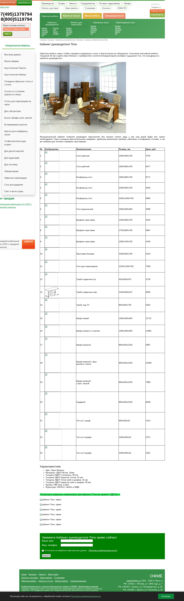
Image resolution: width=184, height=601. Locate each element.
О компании (90, 8)
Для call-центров (12, 111)
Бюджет (44, 28)
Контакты (106, 8)
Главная (43, 40)
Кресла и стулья (71, 16)
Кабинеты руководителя (52, 23)
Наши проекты (71, 8)
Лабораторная (11, 171)
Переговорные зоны (125, 22)
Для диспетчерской (14, 151)
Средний (45, 32)
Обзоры (127, 4)
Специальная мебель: (17, 46)
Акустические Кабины (15, 74)
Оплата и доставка (50, 8)
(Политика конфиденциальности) (103, 550)
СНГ (54, 30)
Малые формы (11, 61)
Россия (56, 28)
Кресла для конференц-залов (16, 133)
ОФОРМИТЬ (157, 15)
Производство (48, 4)
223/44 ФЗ (122, 8)
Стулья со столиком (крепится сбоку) (14, 93)
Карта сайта (53, 574)
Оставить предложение (109, 4)
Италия (56, 34)
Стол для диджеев (13, 184)
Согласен (166, 596)
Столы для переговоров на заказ (17, 103)
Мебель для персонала (76, 23)
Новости (72, 4)
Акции (24, 574)
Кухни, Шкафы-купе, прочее (18, 118)
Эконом (44, 30)
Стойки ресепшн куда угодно (15, 143)
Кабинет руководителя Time (96, 40)
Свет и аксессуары (13, 191)
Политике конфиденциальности (86, 596)
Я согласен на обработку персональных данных (66, 550)
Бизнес (44, 34)
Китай (55, 32)
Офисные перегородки (15, 178)
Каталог (51, 40)
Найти (8, 34)
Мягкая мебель (92, 16)
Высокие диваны (12, 54)
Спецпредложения (114, 16)
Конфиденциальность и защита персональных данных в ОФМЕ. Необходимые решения (59, 586)
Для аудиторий (11, 158)
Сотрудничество (88, 4)
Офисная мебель (29, 581)
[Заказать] (28, 246)
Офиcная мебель (50, 16)
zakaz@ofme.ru (24, 3)
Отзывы (61, 4)
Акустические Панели (15, 68)
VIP (43, 35)
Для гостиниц (11, 164)
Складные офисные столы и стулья (18, 83)
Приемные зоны (101, 22)
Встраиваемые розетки (15, 124)
